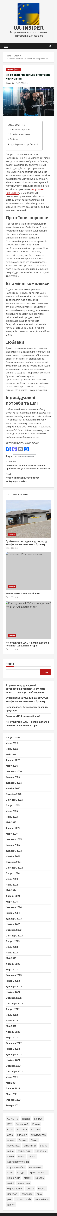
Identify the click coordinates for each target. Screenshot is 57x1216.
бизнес (22, 1140)
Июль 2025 (12, 811)
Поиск (10, 664)
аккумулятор (38, 1134)
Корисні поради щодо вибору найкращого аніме (22, 478)
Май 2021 (11, 1082)
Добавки (14, 139)
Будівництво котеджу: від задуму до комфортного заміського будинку (28, 519)
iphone (26, 1118)
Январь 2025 (13, 845)
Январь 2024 (13, 913)
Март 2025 (12, 833)
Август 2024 (13, 873)
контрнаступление (18, 1161)
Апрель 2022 (13, 1032)
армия (10, 1140)
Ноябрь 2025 (13, 788)
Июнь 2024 (12, 884)
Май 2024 (11, 890)
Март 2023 (12, 969)
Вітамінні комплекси (20, 134)
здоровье (41, 1151)
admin (11, 83)
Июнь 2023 (12, 952)
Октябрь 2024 (13, 862)
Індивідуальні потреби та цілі (24, 144)
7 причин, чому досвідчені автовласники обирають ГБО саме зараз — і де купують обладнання (25, 689)
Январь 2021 (13, 1105)
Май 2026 (11, 754)
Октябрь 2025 (13, 794)
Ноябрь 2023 (13, 924)
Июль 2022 (12, 1015)
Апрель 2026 (13, 760)
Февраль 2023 (14, 975)
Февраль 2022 (14, 1043)
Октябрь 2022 (13, 998)
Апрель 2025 (13, 828)
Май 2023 (11, 958)
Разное (10, 69)
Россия (36, 1124)
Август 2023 (13, 941)
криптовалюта (38, 1172)
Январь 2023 (13, 981)
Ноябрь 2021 (13, 1060)
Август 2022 (13, 1009)
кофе (10, 1172)
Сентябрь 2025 (14, 799)
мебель (39, 1177)
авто (10, 1134)
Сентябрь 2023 (14, 935)
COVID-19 (12, 1118)
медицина (24, 1183)
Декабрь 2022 (14, 986)
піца (39, 1194)
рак (9, 1199)
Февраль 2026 (14, 771)
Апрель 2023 (13, 964)
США (10, 1129)
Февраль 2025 (14, 839)
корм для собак (16, 1167)
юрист (11, 1204)
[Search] (50, 46)
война (43, 1145)
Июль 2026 (12, 743)
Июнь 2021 (12, 1077)
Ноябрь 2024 (13, 856)
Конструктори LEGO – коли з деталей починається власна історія (28, 620)
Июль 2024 (12, 879)
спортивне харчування (25, 456)
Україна (35, 1129)
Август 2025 (13, 805)
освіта (30, 1188)
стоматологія (23, 1199)
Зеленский (22, 1124)
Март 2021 (12, 1094)
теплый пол (42, 1199)
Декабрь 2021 (14, 1054)
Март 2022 (12, 1037)
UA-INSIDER (28, 27)
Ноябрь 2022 (13, 992)
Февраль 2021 (14, 1099)
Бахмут (38, 1118)
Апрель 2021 (13, 1088)
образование (15, 1188)
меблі (10, 1183)
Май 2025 (11, 822)
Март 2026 (12, 765)
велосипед (13, 1145)
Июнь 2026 (12, 748)
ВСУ (9, 1124)
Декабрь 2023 (14, 918)
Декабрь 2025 (14, 782)
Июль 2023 (12, 947)
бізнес (34, 1140)
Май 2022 (11, 1026)
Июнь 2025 (12, 816)
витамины (30, 1145)
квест (21, 1156)
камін (10, 1156)
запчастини (24, 1151)
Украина (22, 1129)
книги (32, 1156)
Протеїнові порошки (20, 129)
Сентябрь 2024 (14, 867)
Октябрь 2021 (13, 1065)
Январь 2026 (13, 777)
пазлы (41, 1188)
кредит (21, 1172)
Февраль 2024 (14, 907)
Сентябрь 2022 (14, 1003)
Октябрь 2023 (13, 930)
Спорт (18, 69)
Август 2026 (13, 737)
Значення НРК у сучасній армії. (28, 571)
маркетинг (13, 1177)
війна (10, 1151)
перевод (12, 1194)
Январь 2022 (13, 1048)
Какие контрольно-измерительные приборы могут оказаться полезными (28, 465)
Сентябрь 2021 (14, 1071)
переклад (26, 1194)
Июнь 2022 (12, 1020)
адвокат (22, 1134)
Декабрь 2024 (14, 850)
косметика (35, 1167)
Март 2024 (12, 901)
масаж (27, 1177)
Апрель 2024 (13, 896)
